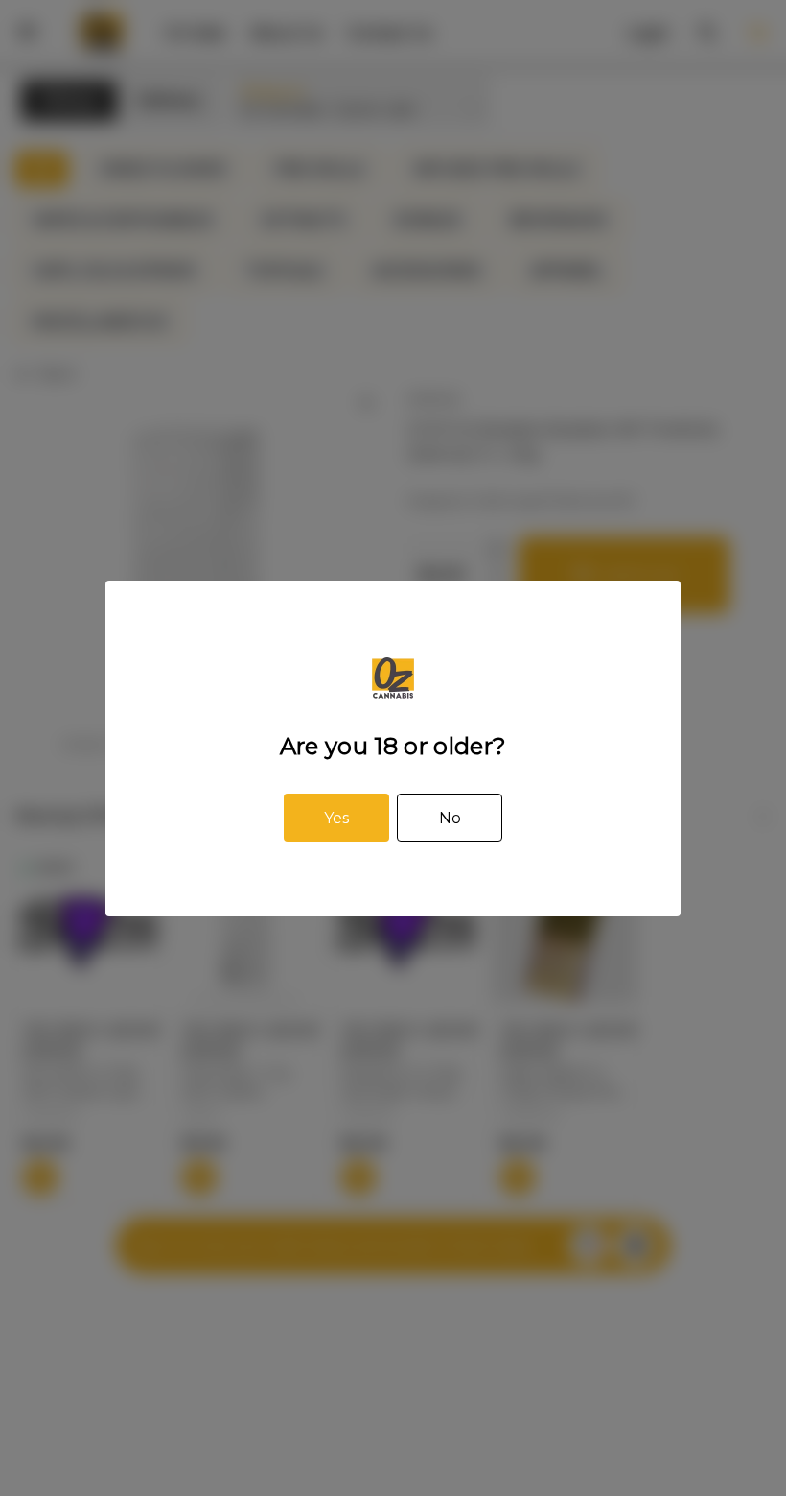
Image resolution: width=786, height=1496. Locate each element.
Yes (336, 818)
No (450, 818)
